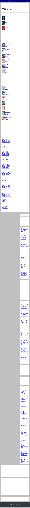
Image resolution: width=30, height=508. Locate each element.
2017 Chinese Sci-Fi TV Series (6, 141)
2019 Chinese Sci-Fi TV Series (6, 139)
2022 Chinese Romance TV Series (6, 193)
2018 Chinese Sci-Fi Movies (5, 152)
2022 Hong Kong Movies (5, 179)
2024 (9, 11)
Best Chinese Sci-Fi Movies (5, 146)
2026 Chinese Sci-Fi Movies (24, 246)
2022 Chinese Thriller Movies (5, 175)
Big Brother (3, 206)
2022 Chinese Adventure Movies (6, 166)
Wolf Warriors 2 (4, 200)
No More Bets (22, 401)
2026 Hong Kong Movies (24, 250)
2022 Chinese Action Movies (5, 163)
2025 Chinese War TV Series (24, 350)
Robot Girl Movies (23, 462)
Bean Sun (6, 99)
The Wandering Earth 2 (24, 399)
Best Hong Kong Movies (24, 432)
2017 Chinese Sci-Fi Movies (5, 153)
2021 (5, 11)
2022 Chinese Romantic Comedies (6, 173)
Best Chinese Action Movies (24, 422)
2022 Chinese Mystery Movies (6, 171)
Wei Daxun (6, 56)
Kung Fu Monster (4, 205)
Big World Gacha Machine (8, 44)
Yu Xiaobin (6, 88)
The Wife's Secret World (8, 117)
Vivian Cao (6, 89)
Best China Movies (23, 431)
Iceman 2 (3, 207)
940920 (6, 22)
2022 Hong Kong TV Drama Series (6, 196)
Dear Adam (6, 49)
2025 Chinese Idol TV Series (24, 342)
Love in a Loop (7, 64)
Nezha (21, 392)
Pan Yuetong (6, 61)
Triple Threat (3, 201)
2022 (6, 11)
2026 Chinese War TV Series (24, 319)
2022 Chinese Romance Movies (6, 172)
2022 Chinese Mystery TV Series (6, 192)
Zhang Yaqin (6, 67)
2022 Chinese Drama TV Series (6, 187)
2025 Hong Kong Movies (24, 274)
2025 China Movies (23, 273)
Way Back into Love (7, 112)
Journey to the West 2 (5, 204)
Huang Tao (6, 119)
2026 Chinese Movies (23, 228)
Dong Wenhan (6, 72)
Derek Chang (6, 19)
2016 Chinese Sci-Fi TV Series (6, 142)
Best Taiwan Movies (23, 433)
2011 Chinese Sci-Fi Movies (5, 158)
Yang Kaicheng (7, 94)
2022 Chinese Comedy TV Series (6, 186)
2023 (8, 11)
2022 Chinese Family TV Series (6, 188)
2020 (4, 11)
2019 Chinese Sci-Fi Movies (5, 151)
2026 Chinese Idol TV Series (24, 313)
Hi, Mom (22, 391)
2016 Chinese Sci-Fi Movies (5, 154)
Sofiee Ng (6, 24)
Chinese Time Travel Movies (24, 458)
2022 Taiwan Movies (4, 180)
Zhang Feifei (6, 62)
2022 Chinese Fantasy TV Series (6, 189)
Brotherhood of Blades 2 (5, 208)
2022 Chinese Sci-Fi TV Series (6, 194)
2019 (2, 11)
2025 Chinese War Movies (24, 272)
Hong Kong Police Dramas (24, 461)
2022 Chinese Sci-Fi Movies (5, 174)
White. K (6, 66)
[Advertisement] (15, 5)
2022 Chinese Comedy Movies (6, 167)
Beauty (6, 27)
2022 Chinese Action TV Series (6, 184)
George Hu (6, 51)
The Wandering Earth (23, 393)
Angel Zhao (6, 104)
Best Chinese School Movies (24, 434)
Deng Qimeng (6, 29)
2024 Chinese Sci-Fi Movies (5, 147)
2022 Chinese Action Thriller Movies (6, 165)
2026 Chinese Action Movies (24, 229)
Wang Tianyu (6, 71)
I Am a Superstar (7, 54)
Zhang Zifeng (6, 46)
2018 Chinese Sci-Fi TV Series (6, 140)
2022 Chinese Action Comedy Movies (6, 164)
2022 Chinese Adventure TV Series (6, 185)
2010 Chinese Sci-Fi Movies (5, 159)
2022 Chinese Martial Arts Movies (6, 176)
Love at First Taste (7, 59)
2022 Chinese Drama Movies (5, 168)
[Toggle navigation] (28, 1)
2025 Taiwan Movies (23, 275)
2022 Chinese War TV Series (5, 195)
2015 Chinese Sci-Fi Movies (5, 155)
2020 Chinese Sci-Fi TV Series (6, 138)
